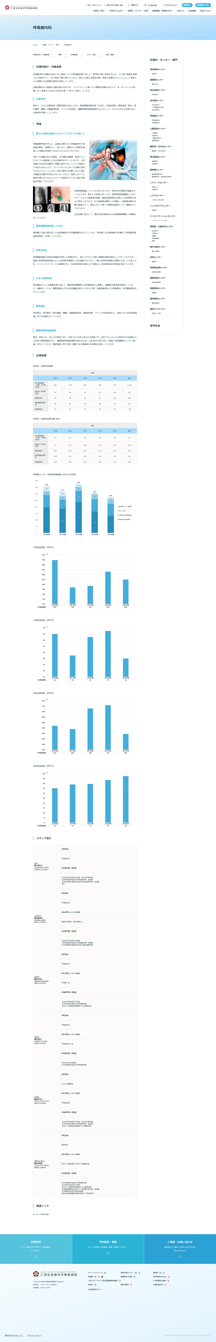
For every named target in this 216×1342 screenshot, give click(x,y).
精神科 (154, 210)
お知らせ (180, 10)
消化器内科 (156, 110)
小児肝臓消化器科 (158, 107)
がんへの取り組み (42, 1214)
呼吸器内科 (156, 123)
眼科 (153, 241)
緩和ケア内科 (156, 313)
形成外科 (155, 231)
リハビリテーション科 (159, 220)
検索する (134, 5)
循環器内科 (156, 140)
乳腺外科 (155, 189)
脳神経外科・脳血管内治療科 (162, 176)
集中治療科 (156, 251)
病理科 (154, 293)
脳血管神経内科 (157, 174)
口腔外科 (155, 233)
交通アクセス (205, 10)
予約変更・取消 (203, 5)
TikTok (102, 1276)
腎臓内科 (155, 161)
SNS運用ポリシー (95, 1289)
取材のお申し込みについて (14, 1335)
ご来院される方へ (116, 10)
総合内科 (155, 94)
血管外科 (155, 135)
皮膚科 (154, 236)
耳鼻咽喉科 (156, 238)
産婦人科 (155, 187)
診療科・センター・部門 (138, 10)
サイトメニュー (171, 5)
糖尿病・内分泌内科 (159, 151)
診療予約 (187, 5)
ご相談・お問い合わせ (93, 5)
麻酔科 (154, 261)
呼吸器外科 (156, 120)
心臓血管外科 (156, 138)
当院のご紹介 (99, 10)
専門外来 (155, 325)
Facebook (105, 1272)
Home (35, 45)
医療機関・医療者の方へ (162, 10)
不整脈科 (155, 133)
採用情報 (192, 10)
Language (152, 5)
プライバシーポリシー (34, 1335)
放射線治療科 (156, 272)
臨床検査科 (156, 303)
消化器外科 (156, 105)
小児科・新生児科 (158, 200)
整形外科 (155, 84)
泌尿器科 (155, 164)
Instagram (163, 1272)
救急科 (154, 74)
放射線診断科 (156, 282)
